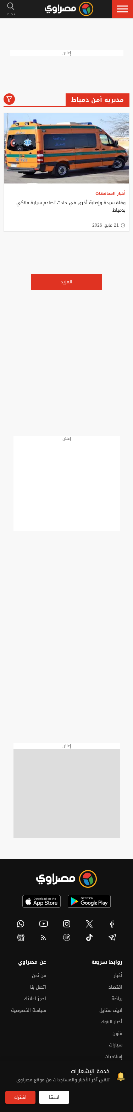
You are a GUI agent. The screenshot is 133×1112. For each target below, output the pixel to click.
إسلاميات (113, 1056)
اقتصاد (115, 987)
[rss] (44, 937)
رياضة (116, 998)
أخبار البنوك (111, 1021)
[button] (122, 9)
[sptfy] (66, 937)
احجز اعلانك (35, 998)
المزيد (66, 281)
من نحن (39, 975)
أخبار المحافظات (110, 193)
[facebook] (112, 923)
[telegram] (112, 937)
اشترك (20, 1097)
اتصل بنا (38, 987)
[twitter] (89, 923)
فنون (117, 1033)
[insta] (66, 923)
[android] (89, 901)
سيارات (115, 1044)
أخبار (118, 975)
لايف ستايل (110, 1010)
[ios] (41, 901)
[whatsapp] (21, 923)
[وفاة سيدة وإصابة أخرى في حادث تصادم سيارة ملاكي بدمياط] (66, 148)
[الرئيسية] (69, 9)
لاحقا (54, 1097)
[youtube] (44, 923)
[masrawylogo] (66, 879)
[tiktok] (89, 937)
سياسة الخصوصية (28, 1010)
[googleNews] (21, 937)
